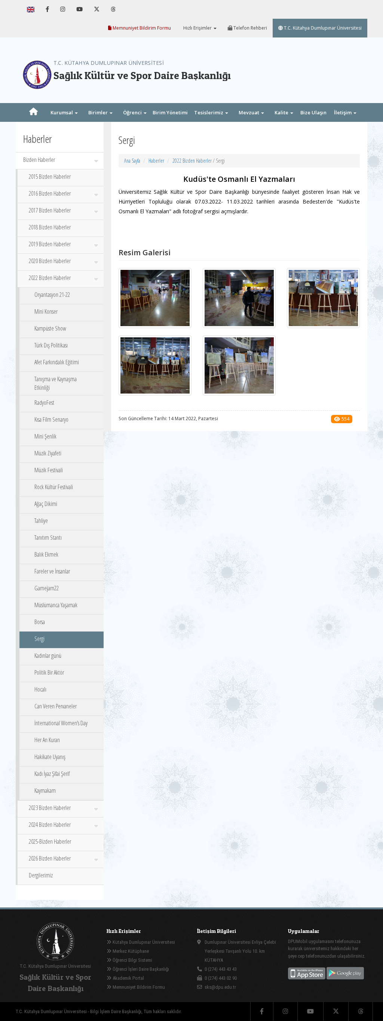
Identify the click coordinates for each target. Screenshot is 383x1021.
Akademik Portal (127, 978)
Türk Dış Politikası (51, 345)
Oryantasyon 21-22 (52, 294)
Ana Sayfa (132, 160)
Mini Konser (46, 311)
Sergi (39, 639)
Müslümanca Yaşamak (55, 605)
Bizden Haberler (39, 160)
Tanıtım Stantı (48, 537)
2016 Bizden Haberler (50, 193)
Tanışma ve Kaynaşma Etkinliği (55, 383)
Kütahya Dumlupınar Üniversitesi (143, 942)
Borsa (39, 622)
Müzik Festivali (48, 470)
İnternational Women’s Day (61, 723)
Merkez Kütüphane (130, 951)
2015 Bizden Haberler (50, 176)
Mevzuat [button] (249, 112)
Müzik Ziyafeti (47, 453)
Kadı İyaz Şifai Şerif (52, 773)
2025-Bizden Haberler (50, 841)
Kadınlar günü (47, 655)
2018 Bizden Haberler (50, 227)
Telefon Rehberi (249, 28)
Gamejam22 (46, 588)
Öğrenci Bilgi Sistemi (131, 960)
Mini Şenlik (45, 436)
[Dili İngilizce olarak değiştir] (30, 9)
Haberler (156, 160)
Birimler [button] (98, 112)
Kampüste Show (50, 328)
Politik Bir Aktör (49, 672)
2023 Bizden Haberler (50, 808)
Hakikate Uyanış (49, 757)
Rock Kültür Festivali (53, 487)
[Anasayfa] (33, 112)
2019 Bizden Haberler (50, 244)
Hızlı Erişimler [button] (197, 28)
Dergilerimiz (41, 875)
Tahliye (41, 520)
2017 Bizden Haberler (50, 210)
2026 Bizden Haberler (50, 858)
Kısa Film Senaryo (51, 419)
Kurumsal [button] (62, 112)
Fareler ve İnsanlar (52, 571)
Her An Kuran (47, 740)
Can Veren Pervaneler (55, 706)
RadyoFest (44, 402)
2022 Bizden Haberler (50, 278)
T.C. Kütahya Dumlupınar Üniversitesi (322, 28)
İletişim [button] (343, 112)
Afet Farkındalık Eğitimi (56, 362)
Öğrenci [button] (133, 112)
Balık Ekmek (46, 554)
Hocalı (40, 689)
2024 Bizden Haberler (50, 824)
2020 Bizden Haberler (50, 261)
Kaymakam (45, 790)
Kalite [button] (282, 112)
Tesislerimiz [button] (209, 112)
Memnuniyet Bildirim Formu (141, 28)
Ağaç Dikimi (45, 504)
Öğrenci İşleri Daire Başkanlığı (140, 969)
